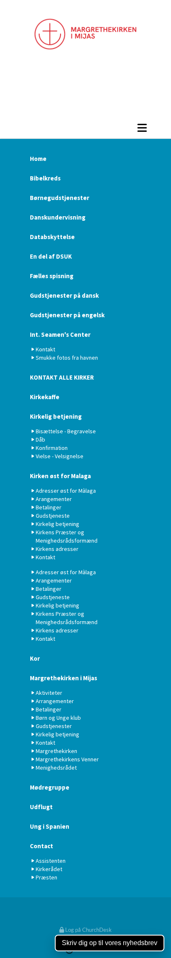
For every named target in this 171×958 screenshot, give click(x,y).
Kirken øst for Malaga (60, 476)
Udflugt (41, 807)
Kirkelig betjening (56, 416)
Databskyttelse (52, 237)
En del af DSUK (51, 256)
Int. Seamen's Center (60, 334)
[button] (85, 127)
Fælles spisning (51, 276)
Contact (41, 846)
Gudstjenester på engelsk (67, 315)
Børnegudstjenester (59, 198)
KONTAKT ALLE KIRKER (62, 377)
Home (38, 159)
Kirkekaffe (44, 397)
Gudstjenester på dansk (64, 295)
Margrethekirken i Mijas (63, 678)
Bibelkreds (45, 178)
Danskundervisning (58, 217)
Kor (35, 658)
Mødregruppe (49, 787)
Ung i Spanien (49, 826)
